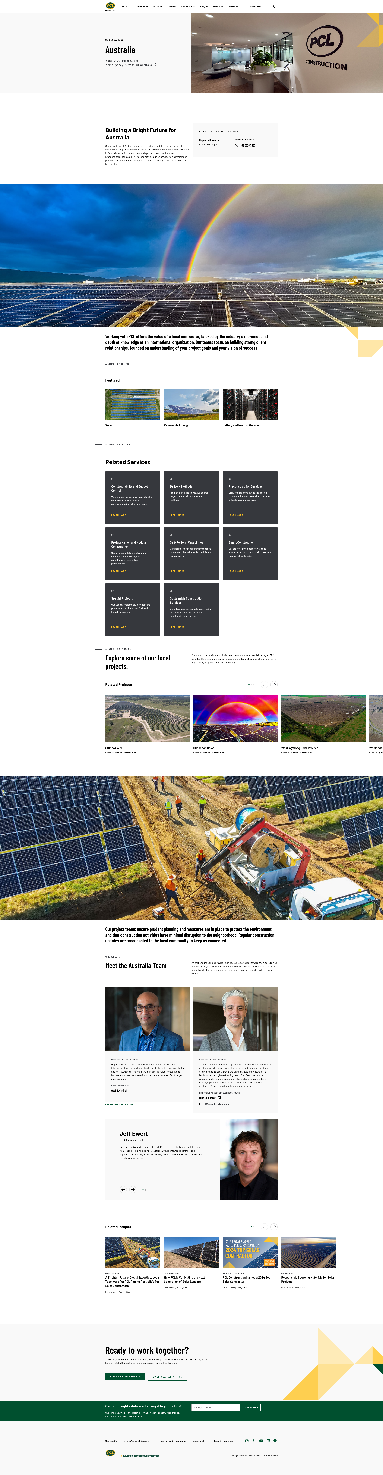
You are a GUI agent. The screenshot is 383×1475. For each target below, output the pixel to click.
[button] (249, 684)
